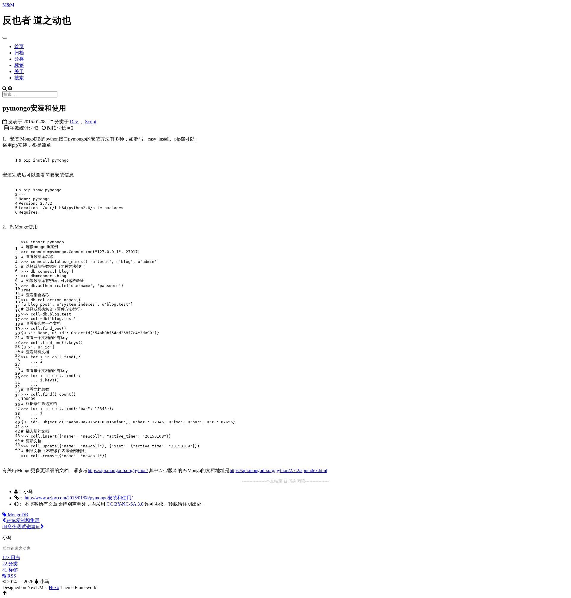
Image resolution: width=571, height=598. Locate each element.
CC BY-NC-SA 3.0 (124, 504)
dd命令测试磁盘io (21, 526)
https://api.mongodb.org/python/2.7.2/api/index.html (278, 470)
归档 (19, 52)
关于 (19, 71)
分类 (19, 58)
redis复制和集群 (23, 520)
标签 (19, 65)
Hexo (54, 587)
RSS (11, 575)
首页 (19, 46)
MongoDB (17, 514)
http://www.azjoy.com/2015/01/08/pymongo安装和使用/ (79, 497)
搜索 (19, 77)
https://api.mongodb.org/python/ (118, 470)
